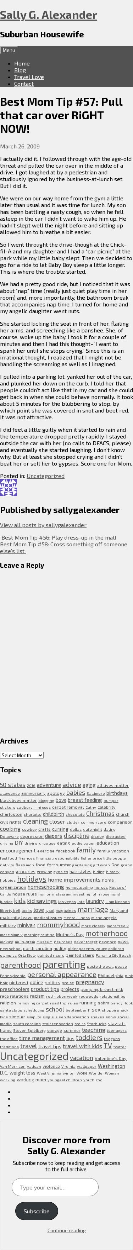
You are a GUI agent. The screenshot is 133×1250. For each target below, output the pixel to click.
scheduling (33, 1010)
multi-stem (25, 941)
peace (121, 966)
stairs (79, 1023)
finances (26, 858)
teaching (93, 1029)
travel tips (49, 1046)
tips (70, 1038)
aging (89, 785)
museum (44, 941)
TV (108, 1045)
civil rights (11, 822)
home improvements (74, 879)
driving (31, 843)
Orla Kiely (27, 955)
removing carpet (33, 1002)
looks (27, 910)
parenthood (20, 964)
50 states (13, 784)
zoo (99, 1079)
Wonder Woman (104, 1073)
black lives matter (18, 800)
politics (52, 982)
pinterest (18, 982)
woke (82, 1073)
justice (6, 901)
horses (101, 887)
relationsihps (112, 996)
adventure (49, 785)
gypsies (61, 871)
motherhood (106, 933)
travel (28, 1046)
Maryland (119, 910)
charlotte (32, 814)
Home (22, 63)
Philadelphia (110, 975)
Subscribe (37, 1211)
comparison (120, 822)
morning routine (39, 934)
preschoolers (14, 989)
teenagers (117, 1030)
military (8, 925)
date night (92, 829)
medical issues (48, 917)
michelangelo (104, 917)
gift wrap (101, 864)
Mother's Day (70, 934)
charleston (11, 814)
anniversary (33, 793)
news (123, 941)
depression (32, 836)
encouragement (18, 850)
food (40, 864)
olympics (8, 955)
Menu (9, 50)
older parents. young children (96, 948)
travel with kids (82, 1045)
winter (69, 1073)
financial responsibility (57, 858)
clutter (73, 822)
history (113, 871)
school (55, 1009)
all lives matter (113, 785)
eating (63, 843)
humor (44, 894)
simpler (17, 1016)
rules (73, 1002)
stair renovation (57, 1023)
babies (75, 792)
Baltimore (96, 793)
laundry (95, 901)
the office (9, 1038)
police (36, 982)
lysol (49, 910)
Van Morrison (13, 1066)
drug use (47, 843)
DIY (19, 842)
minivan (26, 925)
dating (110, 829)
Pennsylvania (13, 975)
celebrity (107, 807)
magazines (66, 910)
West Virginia (49, 1073)
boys (61, 800)
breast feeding (85, 800)
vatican (34, 1066)
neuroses (63, 941)
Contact (24, 83)
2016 (31, 785)
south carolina (27, 1023)
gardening (82, 864)
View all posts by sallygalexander (43, 524)
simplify (34, 1016)
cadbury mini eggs (34, 807)
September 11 (78, 1010)
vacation (81, 1057)
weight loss (22, 1073)
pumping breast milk (102, 989)
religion (8, 1002)
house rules (24, 894)
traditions (9, 1046)
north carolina (37, 948)
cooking (10, 828)
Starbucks (96, 1023)
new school (11, 948)
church (122, 814)
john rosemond (106, 894)
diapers (53, 836)
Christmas (100, 813)
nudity (60, 948)
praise (68, 982)
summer (72, 1030)
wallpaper (86, 1066)
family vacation (113, 851)
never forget (86, 941)
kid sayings (42, 900)
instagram (61, 894)
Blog (20, 70)
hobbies (8, 880)
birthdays (117, 793)
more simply (11, 934)
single (48, 1016)
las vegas (67, 901)
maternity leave (16, 917)
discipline (76, 835)
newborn (107, 941)
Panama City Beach (113, 955)
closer (57, 821)
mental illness (76, 917)
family (86, 850)
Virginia (68, 1066)
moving (6, 941)
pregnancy (90, 981)
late (81, 901)
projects (70, 989)
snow (111, 1016)
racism (37, 996)
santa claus (11, 1010)
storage (54, 1030)
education (107, 843)
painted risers (50, 955)
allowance (10, 793)
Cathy (90, 807)
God (115, 864)
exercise (46, 851)
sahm (103, 1002)
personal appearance (61, 974)
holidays (31, 878)
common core (93, 822)
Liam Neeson (117, 901)
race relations (14, 996)
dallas (76, 829)
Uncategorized (46, 475)
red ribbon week (61, 996)
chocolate (75, 814)
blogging (46, 800)
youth (88, 1079)
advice (71, 784)
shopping (111, 1010)
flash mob (25, 864)
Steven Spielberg (29, 1030)
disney (97, 836)
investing (81, 894)
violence (51, 1066)
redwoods (88, 996)
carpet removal (68, 807)
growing (44, 871)
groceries (25, 871)
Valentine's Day (111, 1058)
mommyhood (58, 924)
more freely (118, 925)
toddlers (89, 1037)
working (7, 1079)
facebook (65, 851)
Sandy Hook (122, 1002)
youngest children (65, 1079)
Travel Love (29, 76)
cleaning (35, 821)
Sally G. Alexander (48, 14)
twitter (119, 1046)
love (38, 909)
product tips (45, 989)
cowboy (29, 829)
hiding (99, 871)
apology (56, 793)
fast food (8, 858)
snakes (97, 1016)
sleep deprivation (72, 1016)
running (87, 1002)
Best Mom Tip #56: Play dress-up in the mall (58, 537)
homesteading (79, 887)
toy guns (112, 1038)
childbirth (53, 814)
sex (96, 1009)
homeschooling (46, 886)
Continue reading (67, 1230)
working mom (31, 1079)
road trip (58, 1002)
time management (42, 1037)
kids (20, 900)
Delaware (9, 836)
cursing (60, 829)
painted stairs (80, 955)
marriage (92, 908)
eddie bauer (83, 843)
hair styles (81, 871)
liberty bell (10, 910)
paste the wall (100, 966)
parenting (64, 964)
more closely (93, 925)
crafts (44, 829)
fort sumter (59, 864)
